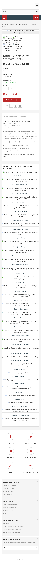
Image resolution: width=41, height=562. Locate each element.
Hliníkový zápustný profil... (20, 220)
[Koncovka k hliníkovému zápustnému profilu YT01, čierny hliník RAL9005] (20, 250)
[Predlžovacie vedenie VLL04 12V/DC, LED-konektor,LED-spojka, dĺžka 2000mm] (20, 206)
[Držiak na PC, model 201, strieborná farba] (8, 42)
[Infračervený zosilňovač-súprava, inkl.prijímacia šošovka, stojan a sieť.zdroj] (20, 387)
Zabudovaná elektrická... (20, 309)
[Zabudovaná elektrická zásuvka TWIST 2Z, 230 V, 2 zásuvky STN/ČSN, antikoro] (20, 304)
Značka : (6, 68)
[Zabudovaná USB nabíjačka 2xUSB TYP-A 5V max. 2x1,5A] (20, 357)
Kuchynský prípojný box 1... (20, 383)
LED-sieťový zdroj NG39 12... (20, 185)
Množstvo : (6, 86)
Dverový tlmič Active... (20, 369)
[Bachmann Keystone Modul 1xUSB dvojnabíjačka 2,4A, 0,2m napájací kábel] (20, 330)
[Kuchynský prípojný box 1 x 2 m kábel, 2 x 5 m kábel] (20, 380)
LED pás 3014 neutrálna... (20, 176)
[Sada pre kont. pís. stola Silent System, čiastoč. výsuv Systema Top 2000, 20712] (20, 410)
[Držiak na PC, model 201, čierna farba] (20, 403)
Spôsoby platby (8, 510)
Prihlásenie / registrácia (10, 486)
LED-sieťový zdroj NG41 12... (20, 202)
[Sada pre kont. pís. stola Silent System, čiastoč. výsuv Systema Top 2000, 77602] (20, 418)
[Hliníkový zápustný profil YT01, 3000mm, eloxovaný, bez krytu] (20, 224)
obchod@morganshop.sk (16, 532)
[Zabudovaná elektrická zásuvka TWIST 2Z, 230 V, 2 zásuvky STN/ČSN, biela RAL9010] (20, 321)
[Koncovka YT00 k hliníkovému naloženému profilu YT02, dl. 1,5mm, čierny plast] (20, 277)
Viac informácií (10, 116)
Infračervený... (20, 392)
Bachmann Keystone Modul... (20, 336)
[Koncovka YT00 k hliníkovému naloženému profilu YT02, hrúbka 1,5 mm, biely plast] (20, 268)
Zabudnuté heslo (8, 488)
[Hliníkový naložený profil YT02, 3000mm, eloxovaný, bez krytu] (20, 241)
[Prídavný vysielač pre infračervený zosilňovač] (20, 396)
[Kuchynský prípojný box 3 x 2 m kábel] (20, 373)
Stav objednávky (8, 491)
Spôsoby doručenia (9, 507)
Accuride (6, 71)
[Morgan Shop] (15, 5)
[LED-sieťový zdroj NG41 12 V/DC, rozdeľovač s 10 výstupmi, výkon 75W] (20, 197)
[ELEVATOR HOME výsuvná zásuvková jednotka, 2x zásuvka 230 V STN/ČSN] (20, 295)
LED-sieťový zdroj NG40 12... (20, 193)
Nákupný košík (8, 494)
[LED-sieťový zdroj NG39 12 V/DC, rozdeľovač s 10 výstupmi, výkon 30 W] (20, 179)
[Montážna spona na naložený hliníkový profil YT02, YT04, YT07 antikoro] (20, 286)
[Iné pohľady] (2, 40)
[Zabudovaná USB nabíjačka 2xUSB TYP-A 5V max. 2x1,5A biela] (20, 339)
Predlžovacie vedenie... (20, 211)
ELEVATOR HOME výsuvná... (20, 300)
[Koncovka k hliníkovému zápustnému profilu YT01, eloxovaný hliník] (20, 259)
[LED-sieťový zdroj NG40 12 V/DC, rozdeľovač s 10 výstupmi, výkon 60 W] (20, 188)
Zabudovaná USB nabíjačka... (20, 344)
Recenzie (23, 116)
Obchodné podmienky (10, 505)
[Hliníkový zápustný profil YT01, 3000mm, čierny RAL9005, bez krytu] (20, 215)
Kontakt (5, 513)
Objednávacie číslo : (9, 74)
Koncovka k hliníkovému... (20, 256)
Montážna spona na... (20, 291)
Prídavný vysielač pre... (20, 399)
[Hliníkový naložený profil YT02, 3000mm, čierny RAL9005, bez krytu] (20, 232)
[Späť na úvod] (2, 24)
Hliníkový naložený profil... (20, 238)
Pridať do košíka (13, 100)
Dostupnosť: (7, 80)
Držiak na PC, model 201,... (20, 406)
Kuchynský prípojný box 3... (20, 376)
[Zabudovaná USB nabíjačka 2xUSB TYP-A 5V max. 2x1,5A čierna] (20, 348)
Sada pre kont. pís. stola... (20, 415)
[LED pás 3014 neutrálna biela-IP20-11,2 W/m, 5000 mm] (20, 172)
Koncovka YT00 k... (20, 273)
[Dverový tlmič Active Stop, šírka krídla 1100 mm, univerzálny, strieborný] (20, 364)
